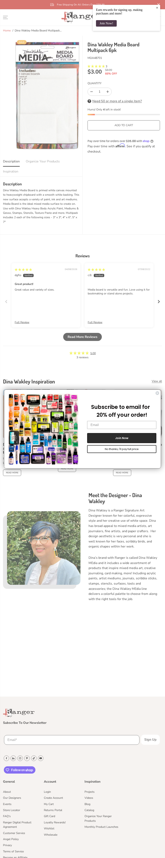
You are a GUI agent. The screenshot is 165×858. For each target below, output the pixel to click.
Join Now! (106, 23)
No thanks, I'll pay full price (122, 449)
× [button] (157, 7)
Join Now (121, 438)
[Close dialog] (157, 393)
